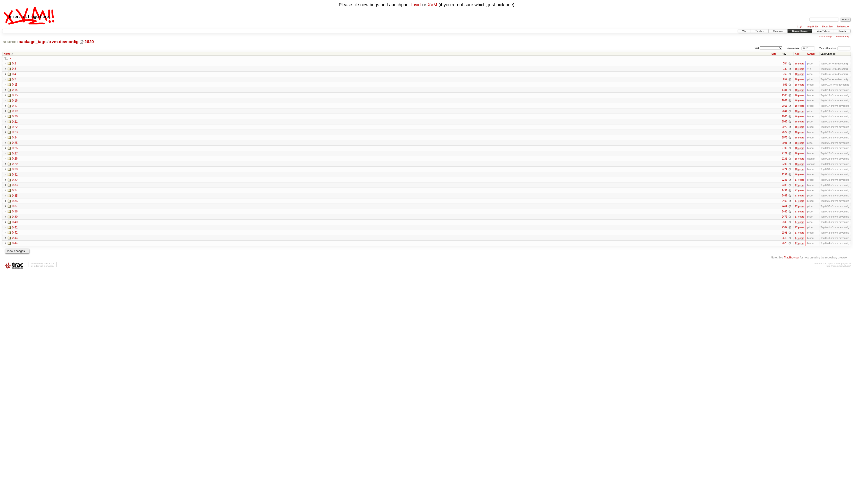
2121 (784, 153)
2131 (784, 158)
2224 (784, 169)
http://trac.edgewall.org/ (839, 266)
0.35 (15, 195)
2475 (784, 216)
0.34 (15, 190)
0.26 (15, 148)
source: (10, 41)
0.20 (15, 116)
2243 (784, 179)
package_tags (32, 41)
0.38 (15, 211)
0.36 (15, 201)
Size (773, 53)
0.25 (15, 142)
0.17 (15, 106)
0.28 (15, 158)
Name (7, 53)
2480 (784, 222)
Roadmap (778, 31)
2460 (784, 195)
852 (785, 79)
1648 (784, 100)
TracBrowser (791, 257)
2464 (784, 206)
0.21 (15, 121)
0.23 (15, 132)
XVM (432, 4)
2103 (784, 148)
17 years (799, 179)
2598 (784, 232)
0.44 (15, 243)
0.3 (14, 68)
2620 (89, 41)
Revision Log (842, 36)
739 (785, 68)
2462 (784, 200)
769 (785, 74)
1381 (784, 90)
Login (800, 26)
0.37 (15, 206)
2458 (784, 190)
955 (785, 84)
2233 (784, 174)
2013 (784, 105)
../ (9, 58)
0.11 (14, 84)
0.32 (15, 180)
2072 (784, 132)
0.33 (15, 185)
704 (785, 63)
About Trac (827, 26)
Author (811, 53)
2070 (784, 126)
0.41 (15, 227)
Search (842, 31)
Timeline (759, 31)
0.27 (15, 153)
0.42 (15, 232)
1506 (784, 95)
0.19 (15, 111)
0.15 (15, 95)
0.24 (15, 137)
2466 (784, 211)
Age (797, 53)
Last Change (825, 36)
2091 (784, 142)
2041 (784, 111)
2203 (784, 164)
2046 (784, 116)
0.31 (15, 174)
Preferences (843, 26)
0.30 (15, 169)
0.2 (14, 63)
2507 (784, 227)
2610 (784, 238)
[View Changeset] (790, 63)
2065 (784, 121)
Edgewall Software (43, 266)
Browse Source (800, 31)
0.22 (15, 127)
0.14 (15, 90)
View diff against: (828, 48)
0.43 (15, 238)
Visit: (757, 48)
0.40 (15, 222)
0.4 (14, 74)
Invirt (416, 4)
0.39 (15, 216)
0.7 (14, 79)
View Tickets (823, 31)
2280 (784, 185)
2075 (784, 137)
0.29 (15, 164)
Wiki (744, 31)
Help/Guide (812, 26)
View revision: (794, 48)
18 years (799, 63)
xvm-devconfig (64, 41)
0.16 (15, 100)
